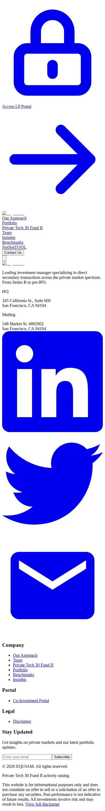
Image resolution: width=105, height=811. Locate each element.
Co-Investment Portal (31, 700)
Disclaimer (22, 721)
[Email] (52, 634)
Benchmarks (23, 674)
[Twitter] (52, 532)
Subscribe (62, 757)
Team (17, 660)
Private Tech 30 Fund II (33, 665)
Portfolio (20, 670)
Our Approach (25, 655)
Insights (19, 679)
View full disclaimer (42, 804)
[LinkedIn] (52, 430)
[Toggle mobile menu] (4, 258)
